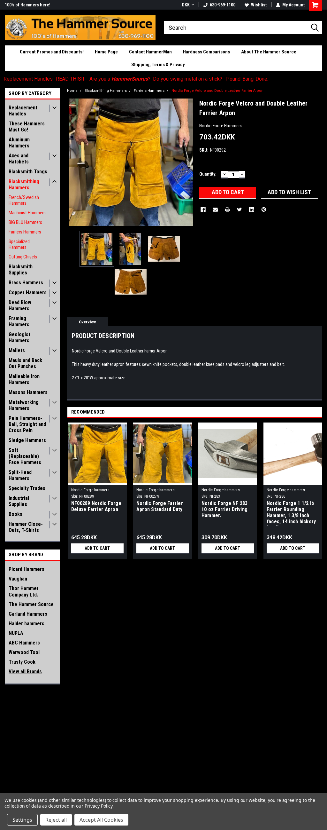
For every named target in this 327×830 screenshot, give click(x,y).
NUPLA (16, 633)
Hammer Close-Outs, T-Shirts (26, 527)
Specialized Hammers (19, 244)
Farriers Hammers (25, 232)
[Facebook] (203, 209)
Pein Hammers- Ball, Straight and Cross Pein (27, 424)
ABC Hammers (24, 643)
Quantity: (208, 174)
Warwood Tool (24, 652)
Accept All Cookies (101, 819)
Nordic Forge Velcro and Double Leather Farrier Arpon (217, 91)
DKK (186, 4)
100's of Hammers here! (27, 4)
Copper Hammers (28, 292)
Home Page (106, 52)
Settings (22, 819)
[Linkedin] (251, 209)
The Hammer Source (31, 604)
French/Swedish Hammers (24, 200)
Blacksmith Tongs (28, 172)
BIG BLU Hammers (25, 222)
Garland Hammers (28, 614)
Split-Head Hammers (20, 475)
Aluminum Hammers (19, 143)
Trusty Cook (22, 662)
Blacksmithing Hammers (24, 184)
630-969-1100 (222, 4)
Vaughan (18, 579)
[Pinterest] (263, 209)
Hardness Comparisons (206, 52)
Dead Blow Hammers (20, 305)
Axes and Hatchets (19, 159)
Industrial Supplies (19, 501)
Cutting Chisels (23, 257)
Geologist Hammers (19, 337)
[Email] (215, 209)
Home (72, 91)
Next (188, 162)
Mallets (17, 350)
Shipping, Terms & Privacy (158, 64)
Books (15, 514)
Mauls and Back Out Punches (25, 363)
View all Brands (25, 671)
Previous (73, 162)
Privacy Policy (98, 806)
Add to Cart (97, 548)
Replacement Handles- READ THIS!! (44, 79)
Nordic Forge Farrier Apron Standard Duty (159, 506)
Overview (87, 322)
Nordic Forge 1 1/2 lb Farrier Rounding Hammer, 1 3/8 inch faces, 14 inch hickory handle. (291, 513)
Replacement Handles (23, 111)
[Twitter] (239, 209)
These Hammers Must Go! (27, 127)
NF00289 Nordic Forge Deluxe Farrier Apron (96, 506)
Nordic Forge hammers (90, 490)
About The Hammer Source (268, 52)
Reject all (56, 819)
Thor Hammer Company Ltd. (24, 591)
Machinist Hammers (27, 213)
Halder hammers (26, 624)
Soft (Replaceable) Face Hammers (25, 456)
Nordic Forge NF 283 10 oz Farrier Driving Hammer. (225, 509)
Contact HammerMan (150, 52)
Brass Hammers (26, 283)
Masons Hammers (28, 392)
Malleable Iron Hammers (24, 379)
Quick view (227, 480)
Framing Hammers (19, 321)
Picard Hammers (26, 569)
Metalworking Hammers (24, 405)
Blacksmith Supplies (21, 270)
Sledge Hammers (27, 440)
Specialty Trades (27, 488)
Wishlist (259, 4)
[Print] (227, 209)
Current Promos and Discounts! (52, 52)
